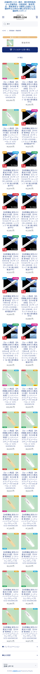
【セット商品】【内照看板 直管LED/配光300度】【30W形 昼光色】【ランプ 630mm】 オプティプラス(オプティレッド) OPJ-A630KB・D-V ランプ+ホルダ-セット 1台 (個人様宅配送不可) (10, 352)
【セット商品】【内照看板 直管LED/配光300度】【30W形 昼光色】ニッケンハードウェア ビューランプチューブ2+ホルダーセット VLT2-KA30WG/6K (29, 438)
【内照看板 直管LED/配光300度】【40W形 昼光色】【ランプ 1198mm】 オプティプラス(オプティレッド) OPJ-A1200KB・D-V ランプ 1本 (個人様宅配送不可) (11, 304)
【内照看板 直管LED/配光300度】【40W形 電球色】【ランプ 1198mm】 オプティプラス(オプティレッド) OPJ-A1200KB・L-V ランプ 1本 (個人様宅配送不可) (29, 136)
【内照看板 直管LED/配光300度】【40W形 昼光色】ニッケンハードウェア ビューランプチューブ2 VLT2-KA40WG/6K (29, 520)
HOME (4, 30)
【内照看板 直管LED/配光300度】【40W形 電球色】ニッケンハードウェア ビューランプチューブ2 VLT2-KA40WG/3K (11, 520)
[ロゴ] (20, 17)
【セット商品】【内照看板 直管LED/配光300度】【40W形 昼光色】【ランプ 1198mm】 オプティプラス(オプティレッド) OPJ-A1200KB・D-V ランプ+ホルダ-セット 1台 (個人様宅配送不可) (29, 352)
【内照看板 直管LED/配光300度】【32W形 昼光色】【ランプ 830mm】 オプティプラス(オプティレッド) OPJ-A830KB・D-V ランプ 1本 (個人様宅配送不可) (29, 262)
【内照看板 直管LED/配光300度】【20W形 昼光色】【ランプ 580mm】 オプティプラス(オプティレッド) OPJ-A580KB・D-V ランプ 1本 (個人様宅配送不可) (29, 220)
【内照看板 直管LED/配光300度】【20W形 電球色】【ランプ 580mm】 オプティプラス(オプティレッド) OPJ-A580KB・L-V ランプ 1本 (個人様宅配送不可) (10, 220)
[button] (37, 17)
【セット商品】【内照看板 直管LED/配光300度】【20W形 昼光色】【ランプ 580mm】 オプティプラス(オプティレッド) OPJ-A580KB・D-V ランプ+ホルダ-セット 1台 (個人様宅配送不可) (29, 306)
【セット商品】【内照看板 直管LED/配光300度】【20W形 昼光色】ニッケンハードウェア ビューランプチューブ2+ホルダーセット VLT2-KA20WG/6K (29, 480)
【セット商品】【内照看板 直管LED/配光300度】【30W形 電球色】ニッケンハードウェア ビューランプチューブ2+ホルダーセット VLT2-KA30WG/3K (11, 438)
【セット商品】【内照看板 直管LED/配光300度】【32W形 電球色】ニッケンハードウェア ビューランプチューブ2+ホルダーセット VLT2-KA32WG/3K (29, 396)
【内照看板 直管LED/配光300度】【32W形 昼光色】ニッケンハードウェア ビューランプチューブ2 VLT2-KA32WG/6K (29, 557)
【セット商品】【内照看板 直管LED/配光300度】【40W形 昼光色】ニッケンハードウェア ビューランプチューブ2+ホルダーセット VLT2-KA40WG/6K (11, 396)
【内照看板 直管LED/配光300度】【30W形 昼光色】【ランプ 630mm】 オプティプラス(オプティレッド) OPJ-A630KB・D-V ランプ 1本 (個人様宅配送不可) (10, 262)
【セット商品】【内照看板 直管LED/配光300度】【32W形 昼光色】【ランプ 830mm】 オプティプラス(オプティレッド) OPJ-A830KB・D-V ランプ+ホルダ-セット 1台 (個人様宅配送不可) (29, 92)
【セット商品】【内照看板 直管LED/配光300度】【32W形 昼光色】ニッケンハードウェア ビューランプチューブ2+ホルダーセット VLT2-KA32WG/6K (11, 136)
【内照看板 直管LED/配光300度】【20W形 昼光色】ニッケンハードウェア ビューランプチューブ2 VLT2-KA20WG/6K (29, 632)
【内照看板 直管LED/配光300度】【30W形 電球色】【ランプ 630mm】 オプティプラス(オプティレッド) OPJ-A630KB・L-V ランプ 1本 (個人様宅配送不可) (29, 178)
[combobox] (20, 24)
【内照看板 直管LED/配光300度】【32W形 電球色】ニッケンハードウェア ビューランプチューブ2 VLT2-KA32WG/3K (11, 557)
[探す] (4, 24)
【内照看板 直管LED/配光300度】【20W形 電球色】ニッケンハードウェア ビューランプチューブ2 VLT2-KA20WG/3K (11, 632)
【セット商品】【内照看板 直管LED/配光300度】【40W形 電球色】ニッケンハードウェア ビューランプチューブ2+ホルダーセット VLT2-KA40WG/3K (11, 89)
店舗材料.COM (16, 671)
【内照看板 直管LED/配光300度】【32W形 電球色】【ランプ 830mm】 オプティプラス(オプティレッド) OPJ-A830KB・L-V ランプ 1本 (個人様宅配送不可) (10, 178)
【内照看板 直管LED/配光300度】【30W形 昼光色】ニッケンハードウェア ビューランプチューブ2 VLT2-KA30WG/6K (29, 595)
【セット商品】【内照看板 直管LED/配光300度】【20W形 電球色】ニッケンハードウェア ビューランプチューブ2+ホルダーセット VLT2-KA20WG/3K (11, 480)
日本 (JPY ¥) (8, 666)
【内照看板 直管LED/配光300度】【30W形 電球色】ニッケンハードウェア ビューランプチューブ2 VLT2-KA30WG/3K (11, 595)
